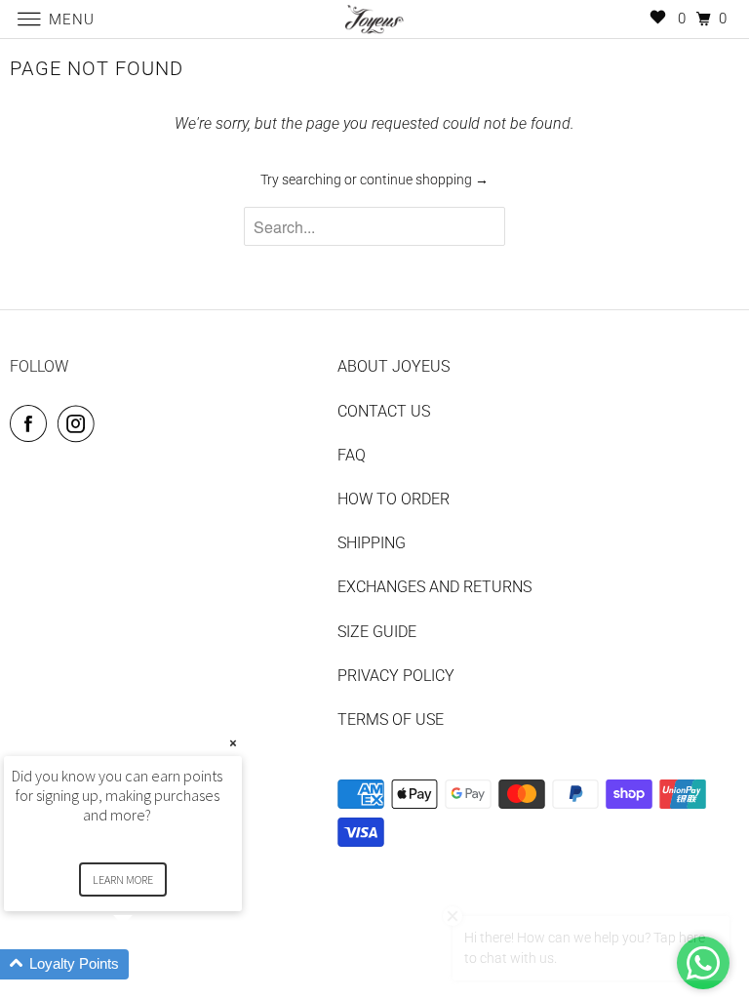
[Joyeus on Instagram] (80, 423)
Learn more (123, 879)
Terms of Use (390, 719)
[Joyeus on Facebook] (32, 423)
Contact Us (383, 411)
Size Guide (376, 631)
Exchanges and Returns (434, 587)
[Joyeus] (374, 19)
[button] (146, 964)
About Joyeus (393, 366)
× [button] (233, 743)
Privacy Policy (395, 675)
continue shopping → (424, 179)
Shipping (371, 543)
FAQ (351, 455)
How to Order (393, 499)
